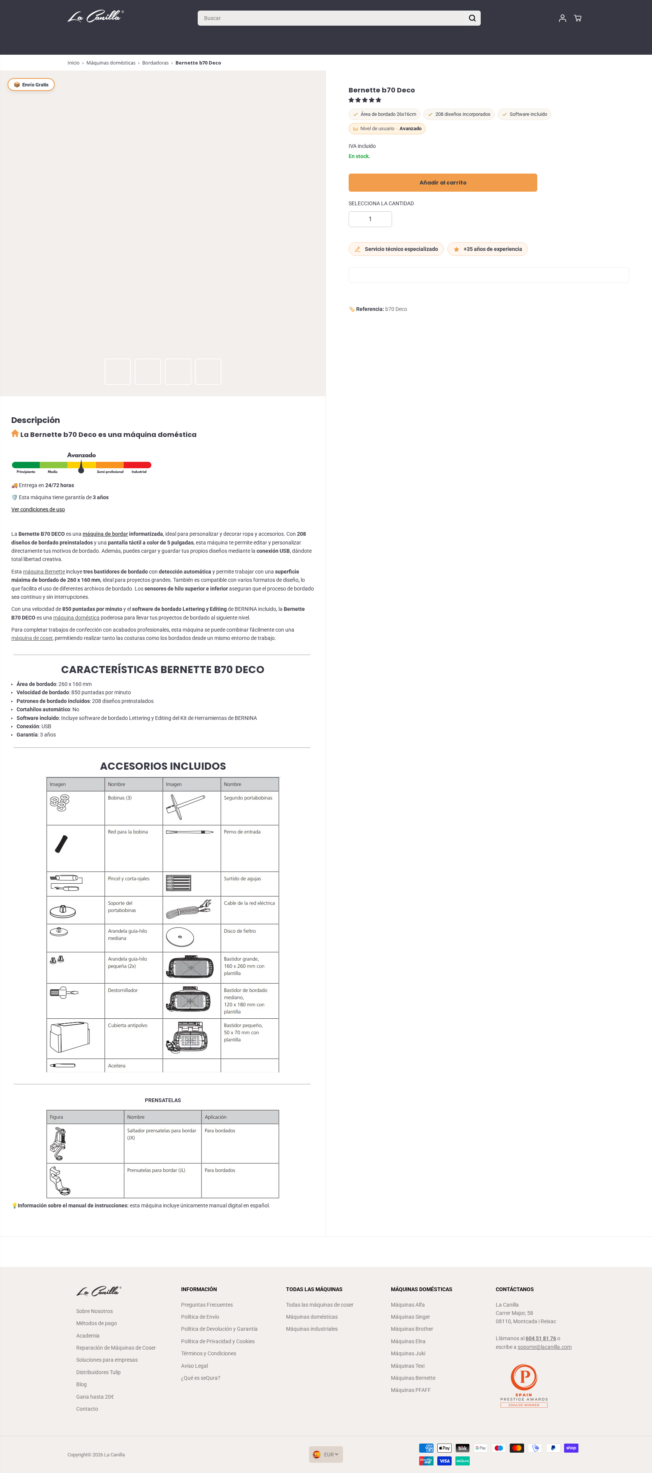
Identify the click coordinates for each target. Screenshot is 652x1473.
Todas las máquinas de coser (320, 1305)
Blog (81, 1384)
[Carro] (577, 18)
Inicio (74, 62)
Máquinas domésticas (110, 62)
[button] (365, 100)
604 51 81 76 (541, 1338)
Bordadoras (155, 62)
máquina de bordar (105, 534)
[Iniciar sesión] (562, 18)
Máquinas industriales (312, 1329)
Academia (88, 1336)
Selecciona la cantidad (381, 204)
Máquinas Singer (410, 1317)
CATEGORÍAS (85, 45)
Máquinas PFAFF (411, 1390)
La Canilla (114, 1455)
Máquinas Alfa (408, 1305)
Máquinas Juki (408, 1353)
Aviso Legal (194, 1366)
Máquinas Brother (412, 1329)
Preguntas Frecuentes (207, 1305)
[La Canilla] (96, 18)
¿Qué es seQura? (200, 1378)
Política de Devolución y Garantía (219, 1329)
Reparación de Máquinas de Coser (116, 1348)
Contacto (87, 1409)
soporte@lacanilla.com (545, 1347)
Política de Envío (200, 1317)
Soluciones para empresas (107, 1360)
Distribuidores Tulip (98, 1372)
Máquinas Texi (407, 1366)
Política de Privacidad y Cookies (218, 1341)
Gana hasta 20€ (95, 1397)
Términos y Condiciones (208, 1353)
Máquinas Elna (408, 1341)
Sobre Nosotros (94, 1311)
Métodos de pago (96, 1323)
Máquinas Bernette (413, 1378)
